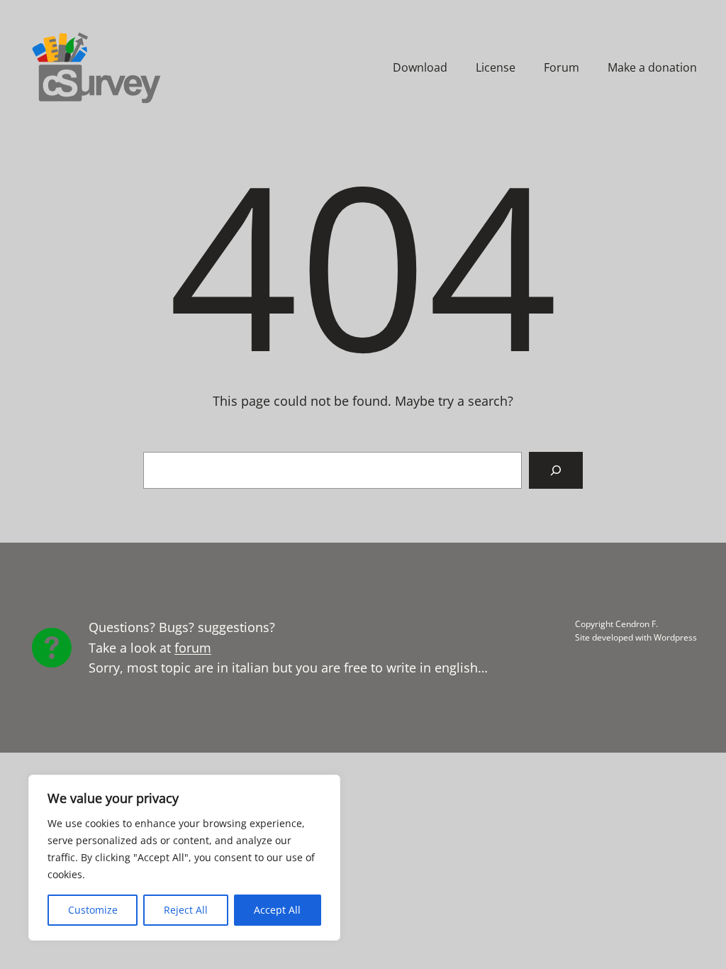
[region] (184, 858)
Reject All (186, 910)
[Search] (556, 470)
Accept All (277, 910)
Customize (93, 910)
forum (192, 647)
